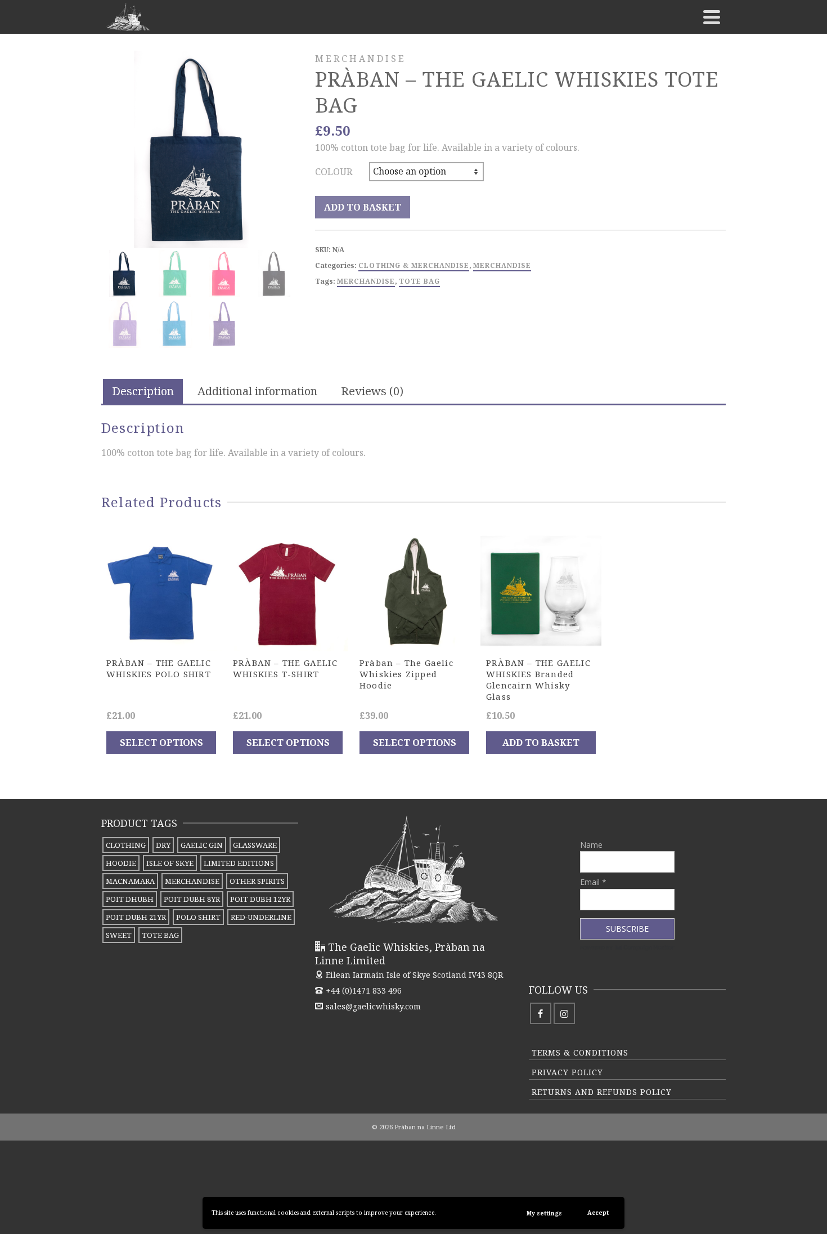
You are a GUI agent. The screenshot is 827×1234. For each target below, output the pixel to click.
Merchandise (502, 265)
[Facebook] (540, 1013)
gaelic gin (202, 845)
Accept (598, 1213)
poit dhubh (130, 899)
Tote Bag (419, 281)
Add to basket (362, 207)
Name (591, 844)
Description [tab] (143, 391)
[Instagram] (564, 1013)
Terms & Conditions (580, 1052)
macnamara (130, 881)
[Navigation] (712, 17)
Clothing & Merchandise (413, 265)
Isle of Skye (170, 863)
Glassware (255, 845)
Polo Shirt (198, 917)
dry (163, 845)
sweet (119, 935)
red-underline (261, 917)
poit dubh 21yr (136, 917)
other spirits (257, 881)
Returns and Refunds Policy (602, 1092)
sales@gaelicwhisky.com (373, 1006)
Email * (593, 882)
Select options (161, 742)
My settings (544, 1213)
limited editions (239, 863)
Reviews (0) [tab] (372, 391)
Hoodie (121, 863)
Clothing (126, 845)
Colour (333, 172)
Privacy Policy (567, 1072)
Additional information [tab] (257, 391)
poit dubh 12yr (260, 899)
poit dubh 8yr (192, 899)
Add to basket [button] (540, 742)
